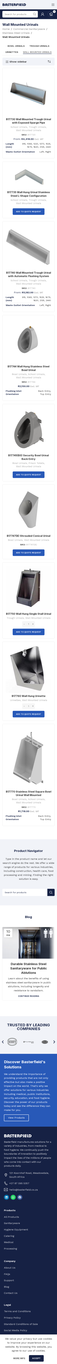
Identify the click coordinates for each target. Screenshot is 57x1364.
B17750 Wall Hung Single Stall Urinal (28, 613)
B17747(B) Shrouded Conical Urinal (28, 535)
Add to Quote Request (28, 211)
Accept (36, 1358)
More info (19, 1358)
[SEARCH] (51, 892)
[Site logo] (14, 4)
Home (6, 29)
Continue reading (28, 996)
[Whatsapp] (13, 1197)
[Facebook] (19, 1197)
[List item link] (27, 1183)
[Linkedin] (6, 1197)
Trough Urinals (37, 127)
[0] (51, 14)
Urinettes (15, 700)
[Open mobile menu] (53, 5)
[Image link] (18, 1135)
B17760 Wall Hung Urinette (28, 696)
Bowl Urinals (19, 374)
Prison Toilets (36, 463)
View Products (16, 1117)
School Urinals (19, 127)
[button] (3, 1042)
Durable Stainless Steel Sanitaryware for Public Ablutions (28, 968)
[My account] (42, 14)
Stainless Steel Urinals (16, 32)
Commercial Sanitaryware (29, 29)
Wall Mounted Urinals (28, 130)
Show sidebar (18, 61)
